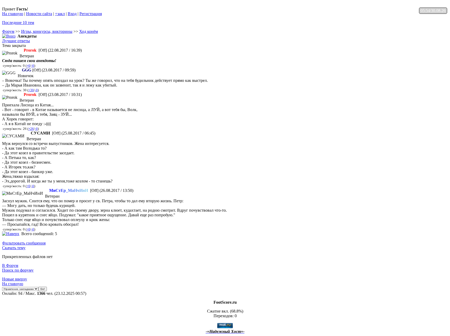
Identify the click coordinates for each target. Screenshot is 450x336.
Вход (72, 13)
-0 (32, 66)
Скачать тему (14, 248)
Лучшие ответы (16, 41)
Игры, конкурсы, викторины (46, 31)
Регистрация (90, 13)
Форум (8, 31)
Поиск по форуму (18, 270)
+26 (31, 129)
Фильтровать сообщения (24, 243)
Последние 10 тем (18, 22)
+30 (31, 90)
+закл (60, 13)
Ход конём (88, 31)
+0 (28, 66)
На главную (12, 13)
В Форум (10, 265)
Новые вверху (14, 279)
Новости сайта (39, 13)
